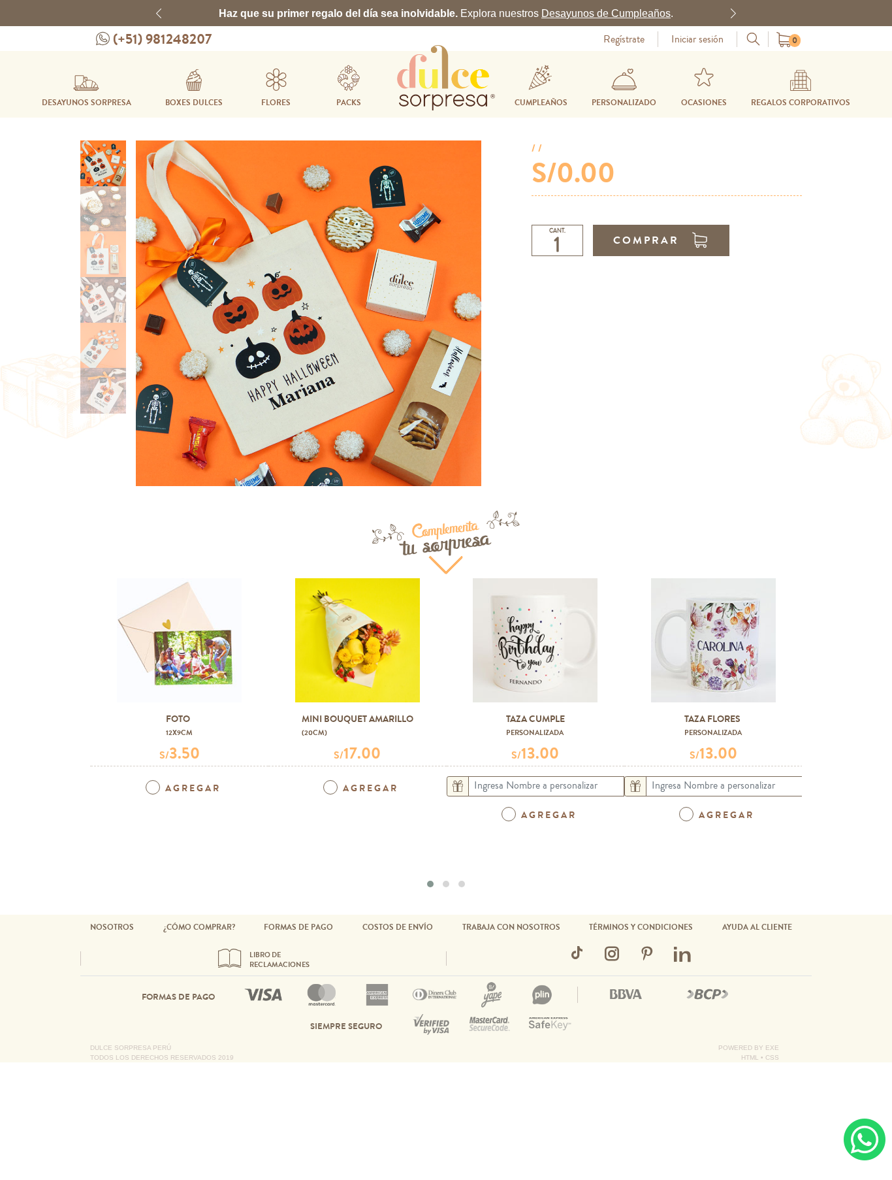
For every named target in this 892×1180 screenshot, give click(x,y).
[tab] (103, 163)
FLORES (276, 102)
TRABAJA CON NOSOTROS (511, 927)
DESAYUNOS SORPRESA (86, 102)
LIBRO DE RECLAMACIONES (279, 960)
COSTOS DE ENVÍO (397, 927)
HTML (750, 1057)
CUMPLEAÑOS (541, 102)
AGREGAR (193, 788)
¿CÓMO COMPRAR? (199, 927)
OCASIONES (704, 102)
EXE (772, 1047)
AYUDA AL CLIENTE (757, 927)
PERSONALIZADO (624, 102)
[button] (159, 13)
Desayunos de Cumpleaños (606, 13)
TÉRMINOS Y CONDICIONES (641, 927)
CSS (772, 1057)
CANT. (557, 231)
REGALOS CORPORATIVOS (800, 102)
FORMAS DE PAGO (298, 927)
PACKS (348, 102)
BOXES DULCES (194, 102)
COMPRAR (646, 240)
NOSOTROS (112, 927)
